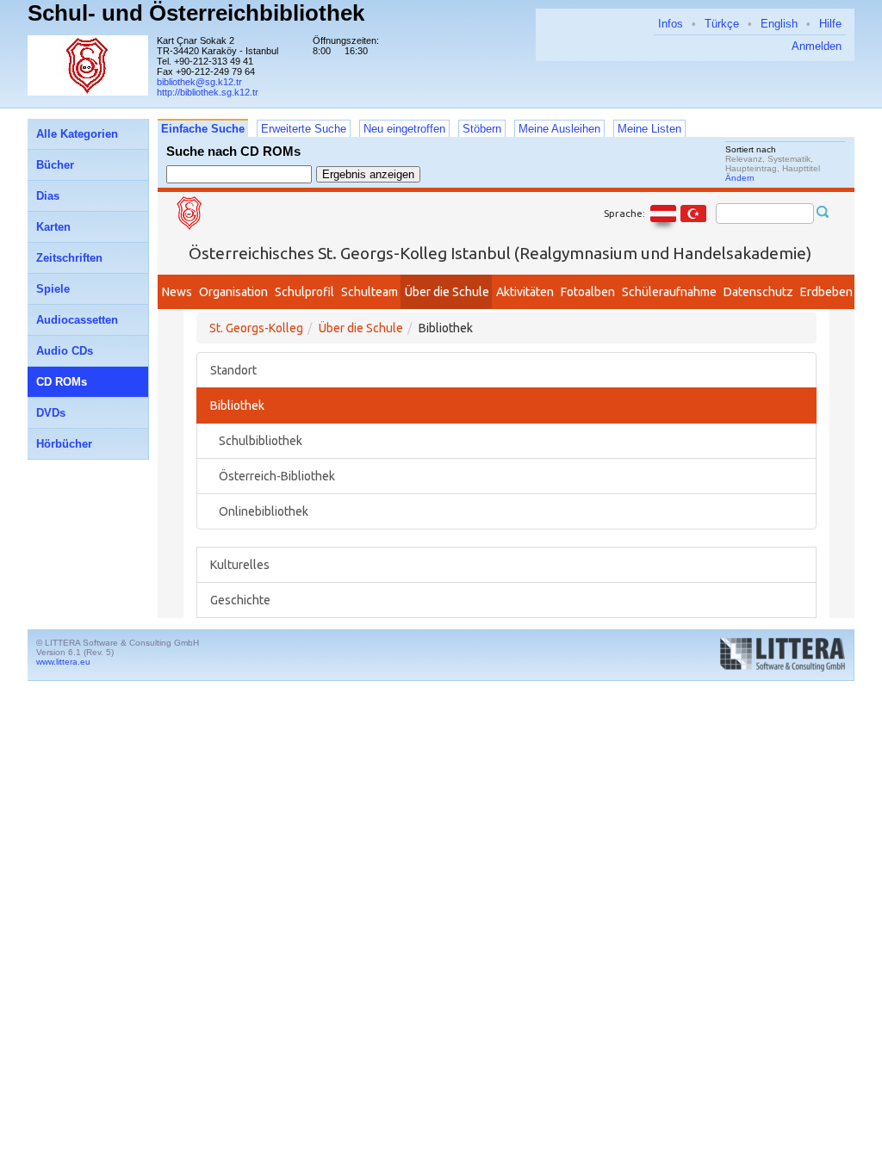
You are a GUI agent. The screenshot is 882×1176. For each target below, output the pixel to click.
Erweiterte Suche (303, 128)
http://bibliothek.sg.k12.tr (207, 92)
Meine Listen (649, 128)
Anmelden (817, 46)
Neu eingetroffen (404, 128)
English (779, 23)
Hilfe (830, 23)
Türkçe (722, 23)
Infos (670, 23)
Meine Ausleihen (559, 128)
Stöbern (482, 128)
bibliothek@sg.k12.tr (199, 82)
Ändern (740, 178)
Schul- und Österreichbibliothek (196, 13)
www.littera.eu (63, 661)
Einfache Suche (203, 128)
